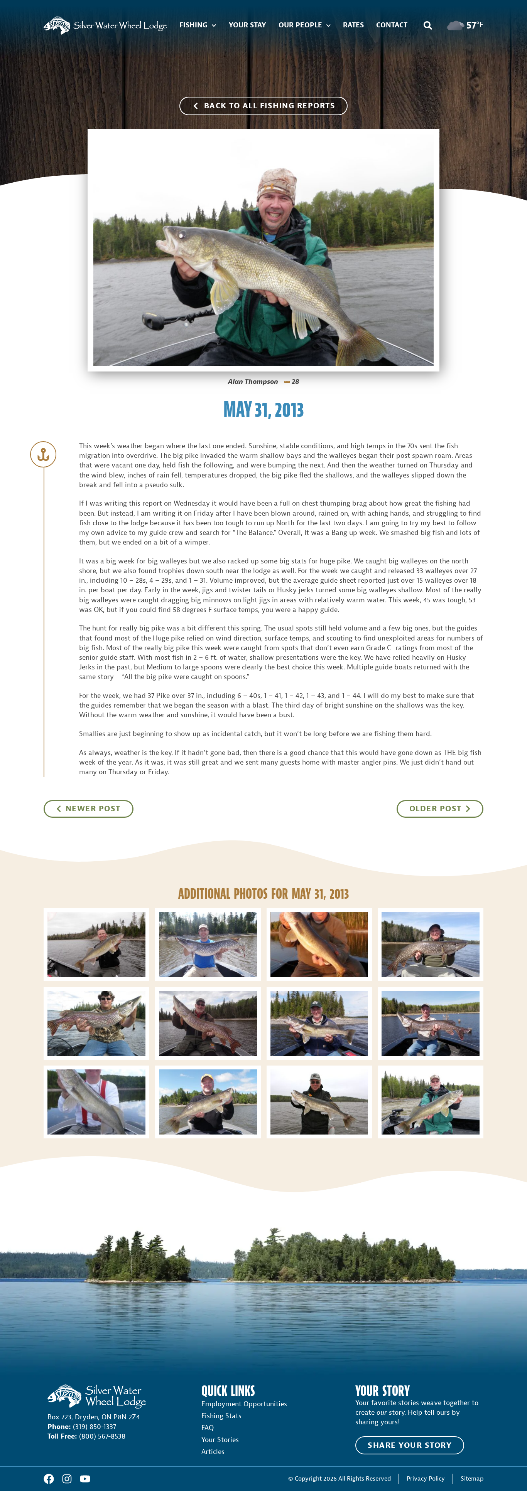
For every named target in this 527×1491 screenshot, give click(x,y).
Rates (353, 25)
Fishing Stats (221, 1416)
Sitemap (472, 1478)
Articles (213, 1451)
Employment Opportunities (244, 1404)
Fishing (193, 25)
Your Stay (247, 25)
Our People (300, 25)
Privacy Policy (426, 1478)
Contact (391, 25)
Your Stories (220, 1440)
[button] (428, 25)
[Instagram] (67, 1479)
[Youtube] (85, 1479)
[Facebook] (49, 1479)
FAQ (207, 1428)
